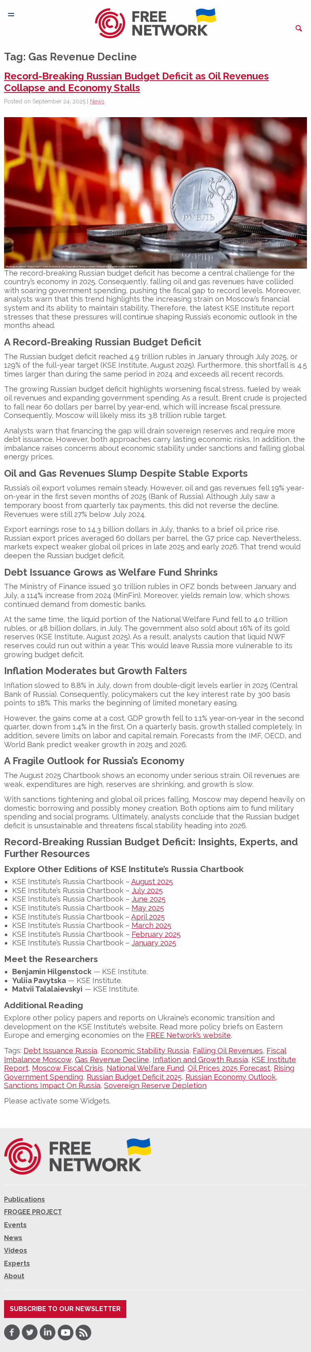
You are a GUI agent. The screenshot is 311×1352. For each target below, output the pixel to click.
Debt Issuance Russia (60, 1050)
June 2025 (149, 899)
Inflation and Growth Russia (200, 1059)
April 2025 (148, 917)
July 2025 (147, 890)
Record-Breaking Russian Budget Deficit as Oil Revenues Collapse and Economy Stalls (136, 82)
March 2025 (151, 925)
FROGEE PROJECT (33, 1212)
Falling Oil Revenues (228, 1050)
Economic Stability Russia (145, 1050)
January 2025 (154, 942)
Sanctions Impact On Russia (52, 1085)
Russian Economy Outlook (230, 1077)
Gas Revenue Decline (112, 1059)
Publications (24, 1199)
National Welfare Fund (145, 1068)
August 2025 (152, 881)
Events (15, 1225)
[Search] (299, 28)
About (14, 1276)
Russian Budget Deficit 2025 (134, 1077)
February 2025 (156, 934)
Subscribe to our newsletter (65, 1309)
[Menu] (11, 14)
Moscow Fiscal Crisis (67, 1068)
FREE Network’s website (188, 1035)
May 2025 (148, 908)
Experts (17, 1263)
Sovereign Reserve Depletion (155, 1085)
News (97, 101)
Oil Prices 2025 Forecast (228, 1068)
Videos (15, 1250)
